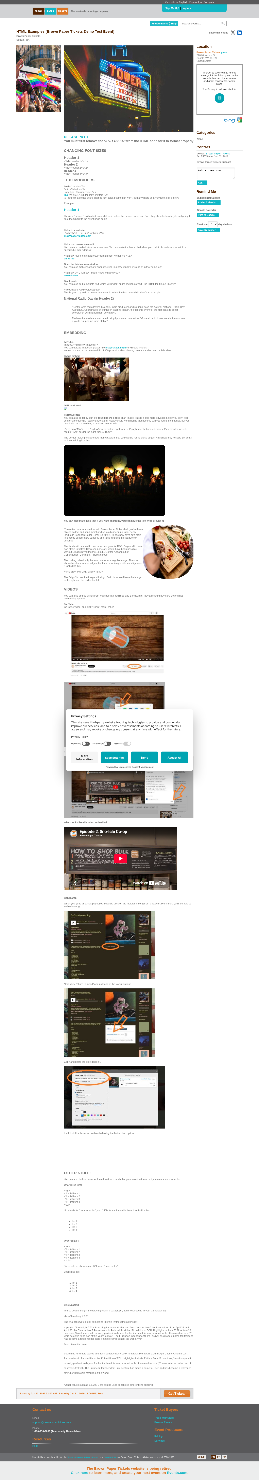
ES (218, 1457)
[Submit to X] (232, 32)
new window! (71, 275)
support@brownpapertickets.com (51, 1422)
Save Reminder (207, 230)
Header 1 (71, 210)
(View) (224, 52)
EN (213, 1457)
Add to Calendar (207, 202)
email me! (69, 258)
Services (159, 1440)
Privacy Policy (91, 1457)
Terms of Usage (75, 1457)
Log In (185, 8)
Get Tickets (177, 1393)
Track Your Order (164, 1418)
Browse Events (163, 1422)
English (183, 2)
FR (224, 1457)
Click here (79, 1473)
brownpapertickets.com (77, 236)
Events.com (177, 1473)
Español (194, 2)
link (66, 195)
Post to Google (206, 215)
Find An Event (160, 23)
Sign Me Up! (172, 8)
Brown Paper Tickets (218, 153)
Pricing (158, 1436)
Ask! (200, 182)
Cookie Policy (111, 1457)
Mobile (201, 1457)
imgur (123, 347)
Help (173, 23)
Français (209, 2)
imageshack (112, 347)
